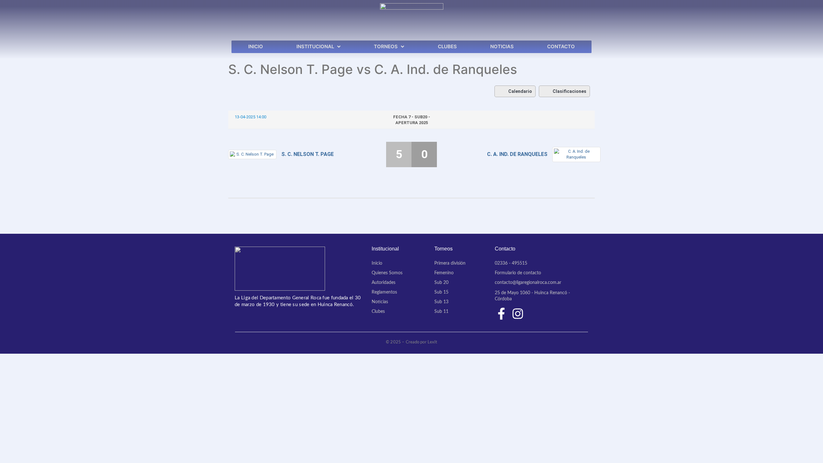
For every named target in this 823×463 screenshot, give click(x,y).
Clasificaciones (569, 91)
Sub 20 (441, 282)
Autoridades (383, 282)
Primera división (450, 263)
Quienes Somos (387, 273)
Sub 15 (441, 292)
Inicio (377, 263)
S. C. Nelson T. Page (307, 154)
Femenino (444, 273)
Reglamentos (384, 292)
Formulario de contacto (518, 273)
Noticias (380, 302)
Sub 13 (441, 302)
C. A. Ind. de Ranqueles (517, 154)
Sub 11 (441, 311)
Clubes (378, 311)
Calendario (520, 91)
